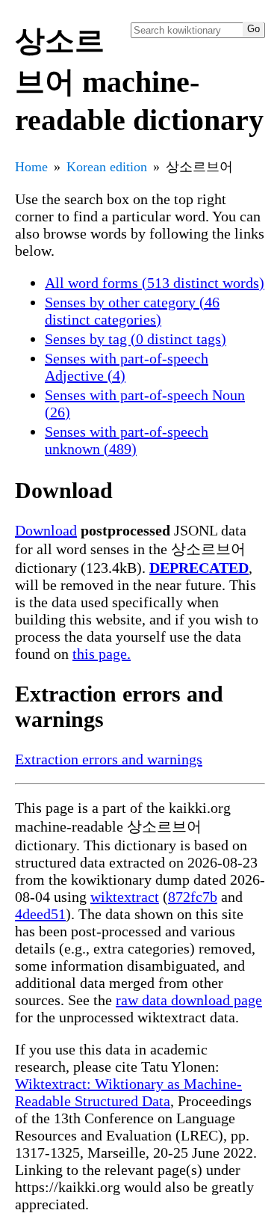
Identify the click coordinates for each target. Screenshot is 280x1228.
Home (31, 166)
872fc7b (192, 896)
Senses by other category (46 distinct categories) (132, 311)
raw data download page (189, 1000)
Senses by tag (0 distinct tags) (135, 339)
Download (46, 530)
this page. (101, 653)
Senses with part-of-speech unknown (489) (126, 440)
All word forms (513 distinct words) (154, 282)
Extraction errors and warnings (108, 759)
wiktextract (124, 896)
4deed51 (40, 914)
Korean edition (106, 166)
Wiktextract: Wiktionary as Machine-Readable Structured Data (128, 1092)
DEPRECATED (199, 567)
